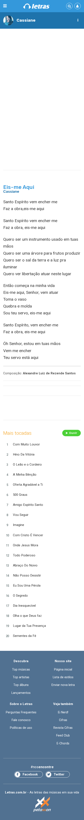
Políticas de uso (21, 727)
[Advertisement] (42, 75)
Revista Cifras (63, 727)
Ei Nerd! (63, 712)
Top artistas (21, 677)
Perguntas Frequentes (21, 712)
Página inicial (63, 669)
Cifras (63, 720)
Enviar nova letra (63, 685)
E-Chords (63, 743)
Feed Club (63, 735)
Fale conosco (21, 720)
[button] (78, 20)
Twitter (59, 774)
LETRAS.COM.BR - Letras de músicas (36, 6)
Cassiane (26, 20)
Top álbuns (21, 685)
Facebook (30, 774)
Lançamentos (21, 693)
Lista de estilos (63, 677)
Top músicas (21, 669)
